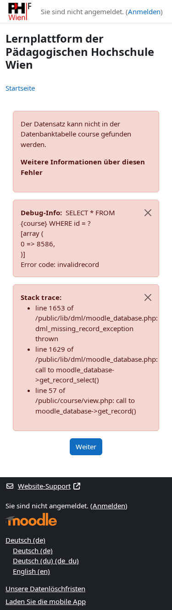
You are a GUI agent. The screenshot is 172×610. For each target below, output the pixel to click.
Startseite (20, 88)
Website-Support (44, 485)
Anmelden (144, 11)
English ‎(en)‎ (31, 571)
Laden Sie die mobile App (46, 601)
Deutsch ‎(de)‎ (25, 540)
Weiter (86, 446)
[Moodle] (31, 519)
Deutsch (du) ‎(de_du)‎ (46, 560)
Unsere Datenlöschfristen (45, 588)
